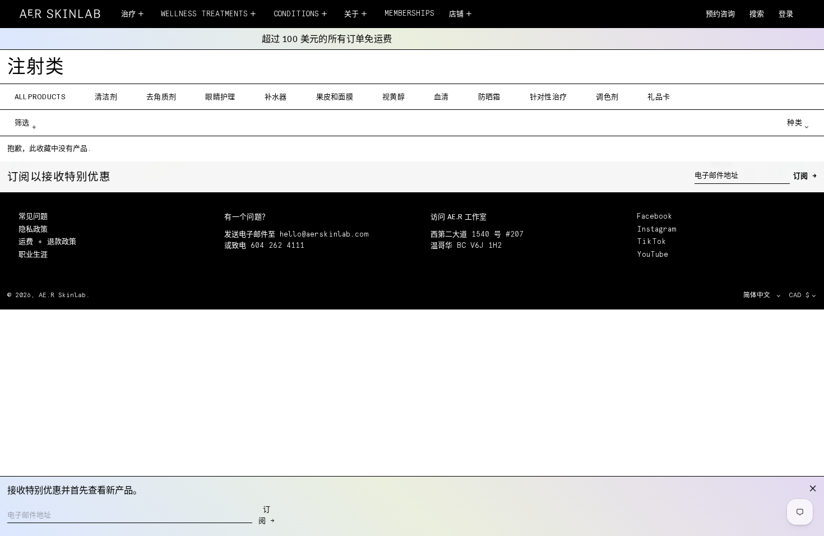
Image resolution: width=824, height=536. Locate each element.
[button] (756, 15)
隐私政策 (33, 229)
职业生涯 (33, 254)
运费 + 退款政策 (47, 242)
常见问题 (33, 216)
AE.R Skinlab (62, 295)
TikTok (651, 242)
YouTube (652, 254)
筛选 (22, 122)
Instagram (656, 229)
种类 (794, 122)
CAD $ (799, 295)
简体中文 (758, 295)
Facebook (655, 216)
